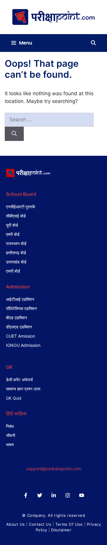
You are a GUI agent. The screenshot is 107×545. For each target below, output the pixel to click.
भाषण (10, 444)
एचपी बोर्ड (13, 271)
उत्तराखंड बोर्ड (16, 261)
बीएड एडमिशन (16, 317)
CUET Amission (20, 336)
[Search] (14, 134)
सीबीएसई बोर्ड (16, 215)
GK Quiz (14, 398)
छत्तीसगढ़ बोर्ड (16, 252)
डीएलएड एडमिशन (19, 326)
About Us (15, 524)
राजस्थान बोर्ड (16, 243)
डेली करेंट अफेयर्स (19, 379)
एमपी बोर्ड (13, 234)
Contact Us (40, 524)
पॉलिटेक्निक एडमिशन (21, 308)
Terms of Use (69, 524)
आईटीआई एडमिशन (20, 299)
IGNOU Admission (23, 345)
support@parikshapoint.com (53, 468)
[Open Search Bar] (93, 43)
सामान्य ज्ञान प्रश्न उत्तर (23, 388)
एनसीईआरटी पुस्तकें (20, 206)
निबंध (10, 426)
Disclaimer (61, 529)
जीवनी (10, 435)
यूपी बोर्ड (12, 225)
